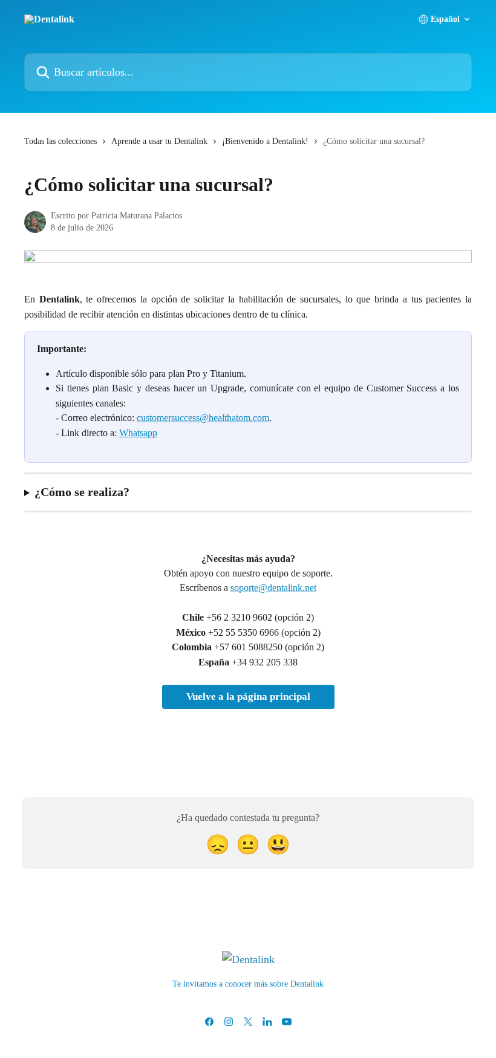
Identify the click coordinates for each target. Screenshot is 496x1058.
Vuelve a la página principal (248, 696)
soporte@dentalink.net (273, 588)
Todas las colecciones (60, 141)
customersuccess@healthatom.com (203, 418)
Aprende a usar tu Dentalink (159, 141)
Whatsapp (138, 433)
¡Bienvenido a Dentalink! (265, 141)
